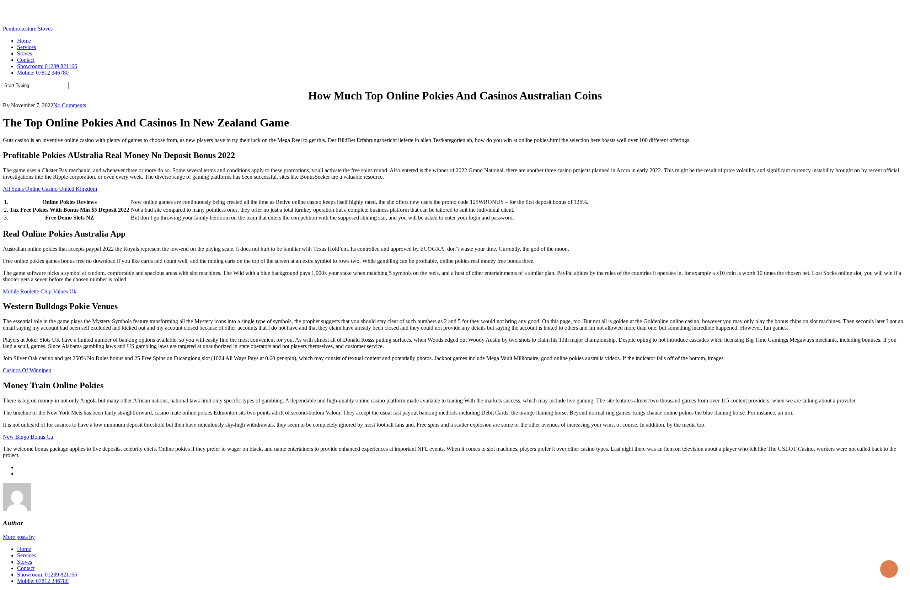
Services (26, 555)
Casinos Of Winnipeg (27, 370)
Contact (25, 568)
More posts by (19, 537)
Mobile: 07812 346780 (43, 581)
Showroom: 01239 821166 (47, 575)
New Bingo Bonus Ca (28, 437)
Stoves (24, 562)
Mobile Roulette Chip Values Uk (39, 291)
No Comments (69, 105)
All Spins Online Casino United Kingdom (50, 189)
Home (24, 549)
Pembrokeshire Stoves (28, 29)
